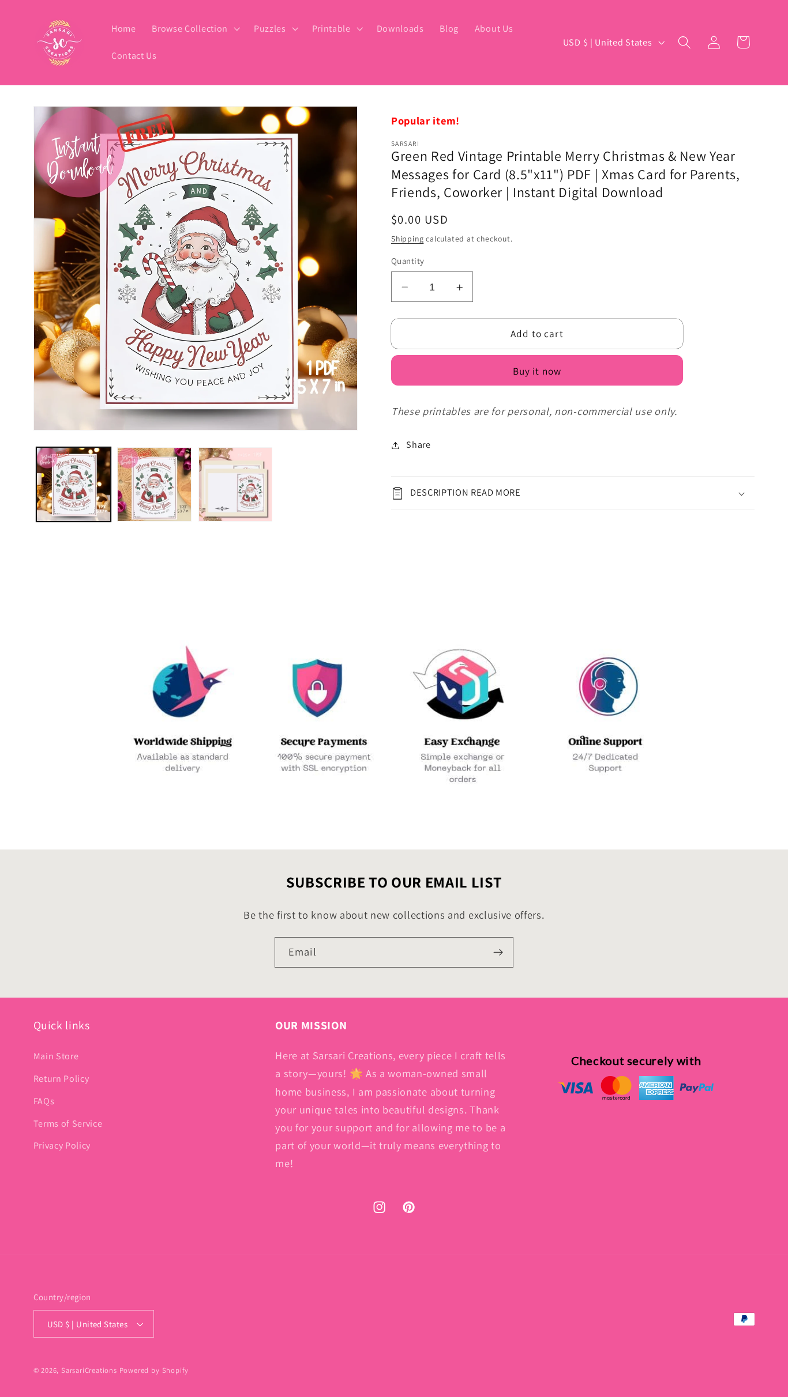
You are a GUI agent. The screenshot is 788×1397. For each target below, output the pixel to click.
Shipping (407, 239)
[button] (195, 29)
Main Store (56, 1056)
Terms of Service (68, 1123)
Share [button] (418, 445)
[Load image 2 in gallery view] (154, 484)
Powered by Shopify (154, 1370)
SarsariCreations (89, 1370)
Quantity (408, 261)
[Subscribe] (498, 952)
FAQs (44, 1101)
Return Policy (61, 1079)
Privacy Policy (62, 1145)
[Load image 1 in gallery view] (73, 484)
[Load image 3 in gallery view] (235, 484)
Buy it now (537, 370)
